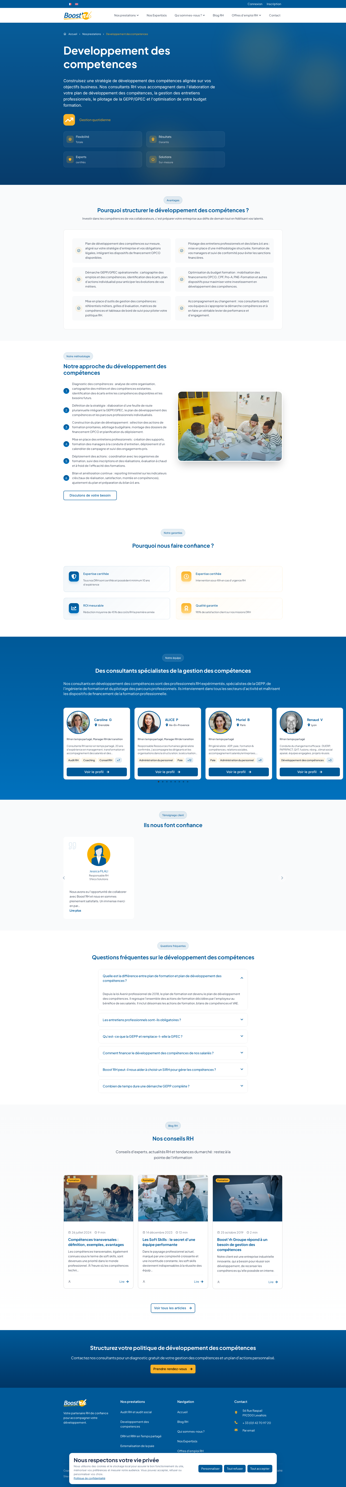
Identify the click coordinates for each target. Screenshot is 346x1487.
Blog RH (182, 1422)
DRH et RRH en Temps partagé (140, 1436)
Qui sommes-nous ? (191, 1431)
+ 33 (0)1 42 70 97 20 (257, 1423)
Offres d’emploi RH (190, 1451)
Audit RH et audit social (136, 1412)
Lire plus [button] (75, 910)
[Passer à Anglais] (76, 4)
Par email (249, 1430)
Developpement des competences (134, 1424)
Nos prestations (132, 1401)
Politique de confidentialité (89, 1478)
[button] (158, 781)
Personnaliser (210, 1468)
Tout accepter (259, 1468)
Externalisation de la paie (137, 1446)
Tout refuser (235, 1468)
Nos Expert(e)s (187, 1441)
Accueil (182, 1412)
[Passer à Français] (69, 4)
